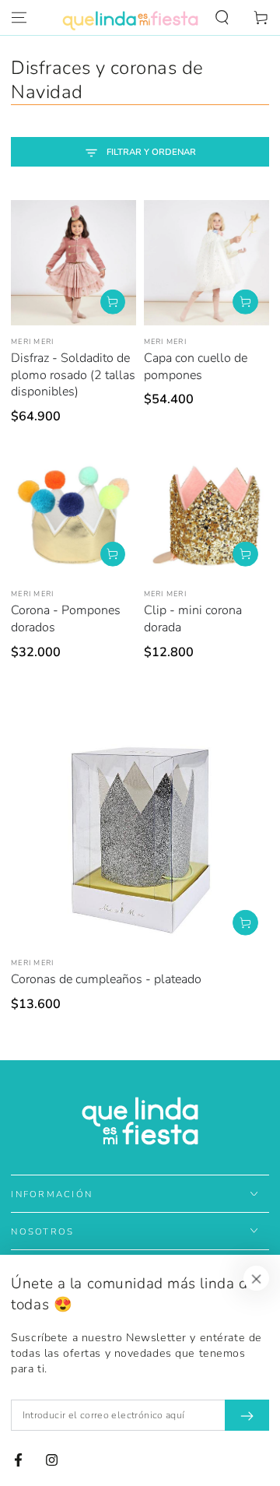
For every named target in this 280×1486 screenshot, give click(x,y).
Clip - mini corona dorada (193, 618)
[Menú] (19, 17)
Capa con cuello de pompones (195, 366)
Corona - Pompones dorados (66, 618)
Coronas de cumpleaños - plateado (106, 979)
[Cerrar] (256, 1278)
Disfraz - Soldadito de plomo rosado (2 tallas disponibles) (73, 375)
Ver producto (112, 301)
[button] (222, 17)
